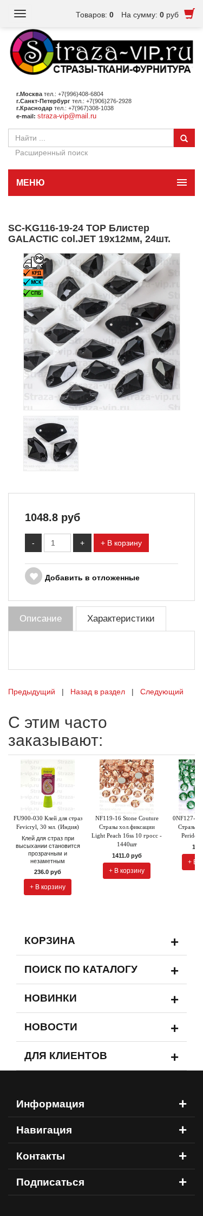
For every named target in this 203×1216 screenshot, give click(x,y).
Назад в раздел (97, 691)
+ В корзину (121, 543)
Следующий (162, 691)
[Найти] (184, 138)
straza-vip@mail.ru (66, 116)
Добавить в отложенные (92, 577)
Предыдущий (31, 691)
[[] (101, 331)
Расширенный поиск (51, 152)
